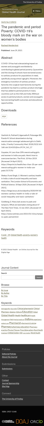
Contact (5, 380)
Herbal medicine (19, 319)
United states (13, 333)
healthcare (26, 315)
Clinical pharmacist (25, 308)
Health (18, 315)
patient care (5, 323)
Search (4, 273)
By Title (4, 296)
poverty (26, 235)
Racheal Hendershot (9, 45)
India (28, 319)
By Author (5, 293)
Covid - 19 (5, 235)
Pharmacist (15, 323)
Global (35, 312)
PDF (4, 116)
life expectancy (36, 319)
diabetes (13, 312)
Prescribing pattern (27, 330)
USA (21, 333)
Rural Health (38, 330)
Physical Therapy (14, 330)
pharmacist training (28, 323)
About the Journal (9, 357)
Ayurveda (14, 309)
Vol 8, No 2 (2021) (8, 22)
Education (27, 311)
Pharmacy (6, 326)
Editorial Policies (9, 354)
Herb (12, 319)
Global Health (16, 235)
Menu (37, 11)
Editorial (19, 312)
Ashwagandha (5, 309)
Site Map (5, 386)
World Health (35, 333)
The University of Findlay (32, 2)
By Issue (4, 290)
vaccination (26, 333)
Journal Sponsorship (10, 383)
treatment (4, 333)
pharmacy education (20, 327)
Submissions (7, 368)
